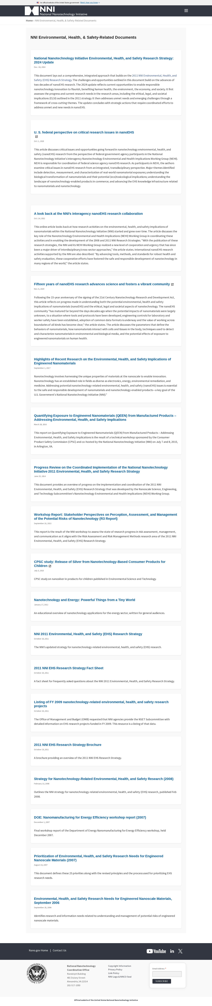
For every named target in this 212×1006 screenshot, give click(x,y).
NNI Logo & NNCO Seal (120, 977)
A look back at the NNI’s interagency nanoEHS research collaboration (88, 213)
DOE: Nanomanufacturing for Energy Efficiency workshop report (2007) (90, 817)
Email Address (159, 969)
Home (29, 20)
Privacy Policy (115, 969)
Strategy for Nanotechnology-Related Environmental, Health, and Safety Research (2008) (103, 779)
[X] (180, 951)
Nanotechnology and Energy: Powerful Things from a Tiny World (84, 600)
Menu (186, 10)
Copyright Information (119, 966)
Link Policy (113, 973)
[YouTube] (156, 951)
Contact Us (59, 950)
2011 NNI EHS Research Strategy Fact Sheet (68, 668)
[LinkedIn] (172, 951)
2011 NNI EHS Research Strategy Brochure (67, 745)
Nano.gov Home (38, 950)
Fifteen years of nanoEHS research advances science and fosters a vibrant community (102, 284)
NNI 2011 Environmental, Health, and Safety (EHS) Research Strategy (88, 634)
